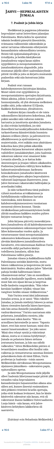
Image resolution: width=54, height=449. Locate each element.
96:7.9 (3, 419)
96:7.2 (3, 85)
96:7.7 (3, 295)
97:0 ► (49, 3)
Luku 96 (27, 3)
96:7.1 (3, 30)
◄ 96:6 (5, 3)
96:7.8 (3, 373)
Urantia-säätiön (31, 442)
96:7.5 (3, 221)
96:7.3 (3, 112)
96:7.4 (3, 190)
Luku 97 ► (46, 430)
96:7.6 (3, 258)
